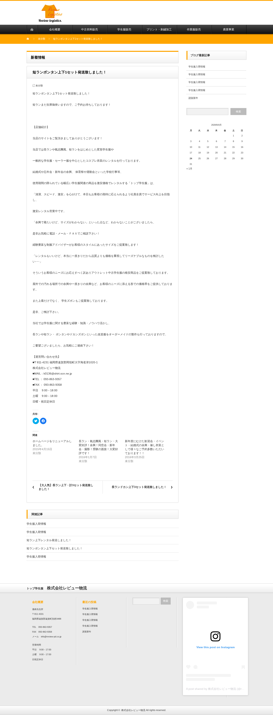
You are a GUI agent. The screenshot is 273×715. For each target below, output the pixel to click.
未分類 (41, 38)
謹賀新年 (193, 98)
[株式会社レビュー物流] (92, 22)
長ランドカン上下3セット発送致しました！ (139, 487)
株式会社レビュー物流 (133, 710)
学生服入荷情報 (36, 523)
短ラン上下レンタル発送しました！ (49, 540)
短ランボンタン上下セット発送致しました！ (55, 548)
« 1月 (189, 168)
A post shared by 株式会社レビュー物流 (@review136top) (222, 688)
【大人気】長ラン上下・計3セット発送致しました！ (66, 487)
